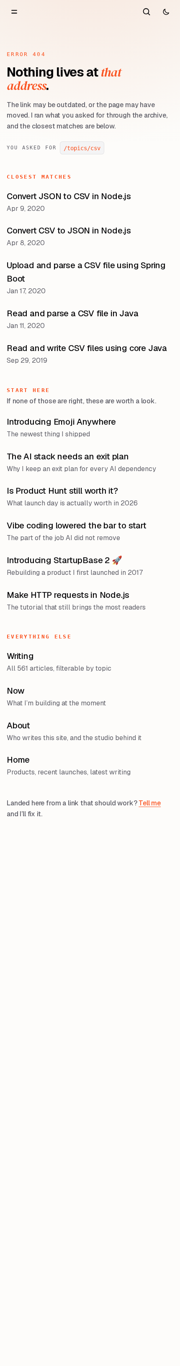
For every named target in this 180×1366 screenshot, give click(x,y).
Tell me (150, 803)
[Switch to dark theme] (166, 12)
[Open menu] (14, 12)
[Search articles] (146, 12)
